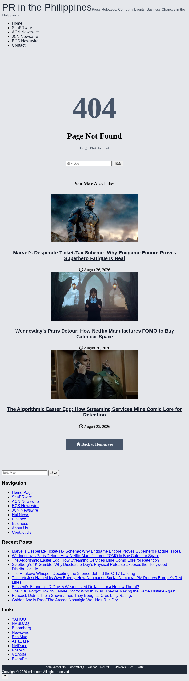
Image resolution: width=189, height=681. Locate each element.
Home (17, 23)
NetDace (19, 646)
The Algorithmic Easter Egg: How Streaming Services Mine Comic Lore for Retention (94, 411)
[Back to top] (5, 676)
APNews (119, 667)
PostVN (18, 650)
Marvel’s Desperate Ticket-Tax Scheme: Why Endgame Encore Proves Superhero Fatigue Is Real (94, 255)
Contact (18, 45)
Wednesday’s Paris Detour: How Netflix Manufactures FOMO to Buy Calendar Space (94, 333)
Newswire (20, 632)
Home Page (22, 492)
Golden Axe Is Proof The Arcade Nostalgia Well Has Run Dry (65, 600)
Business (20, 523)
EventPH (20, 659)
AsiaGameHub (56, 667)
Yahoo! (92, 667)
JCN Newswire (25, 36)
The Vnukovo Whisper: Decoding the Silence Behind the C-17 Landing (73, 573)
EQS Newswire (25, 41)
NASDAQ (20, 624)
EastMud (19, 637)
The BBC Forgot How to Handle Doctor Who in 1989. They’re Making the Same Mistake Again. (94, 591)
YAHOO (19, 619)
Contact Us (21, 532)
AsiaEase (20, 641)
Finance (19, 519)
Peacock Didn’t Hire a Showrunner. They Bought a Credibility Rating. (72, 595)
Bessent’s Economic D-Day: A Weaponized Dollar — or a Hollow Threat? (75, 587)
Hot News (20, 515)
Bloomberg (21, 628)
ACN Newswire (25, 32)
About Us (20, 528)
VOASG (19, 654)
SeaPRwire (22, 28)
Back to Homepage (96, 444)
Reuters (105, 667)
